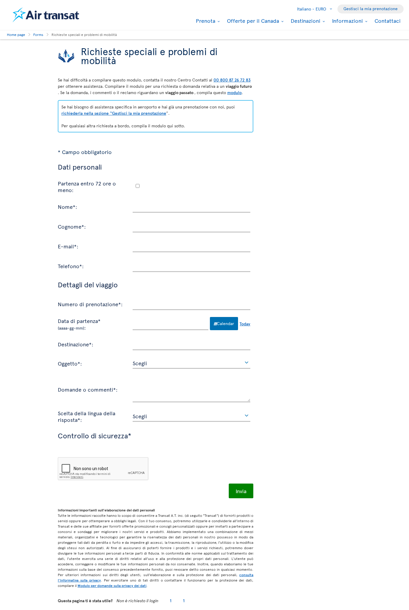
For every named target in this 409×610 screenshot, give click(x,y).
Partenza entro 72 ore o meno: (87, 186)
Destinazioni (305, 21)
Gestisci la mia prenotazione (370, 8)
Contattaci (388, 20)
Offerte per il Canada (252, 21)
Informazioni (346, 21)
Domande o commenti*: (88, 389)
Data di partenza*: (79, 323)
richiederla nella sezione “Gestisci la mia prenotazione (113, 113)
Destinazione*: (75, 344)
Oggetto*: (70, 363)
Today (245, 324)
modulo (234, 92)
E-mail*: (68, 246)
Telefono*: (71, 265)
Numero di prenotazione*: (90, 303)
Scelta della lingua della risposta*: (86, 416)
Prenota (205, 21)
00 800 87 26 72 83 (232, 80)
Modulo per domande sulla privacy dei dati (112, 585)
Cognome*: (72, 226)
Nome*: (67, 206)
